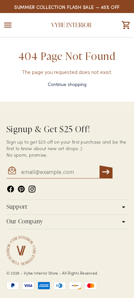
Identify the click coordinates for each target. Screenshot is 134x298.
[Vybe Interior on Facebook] (11, 189)
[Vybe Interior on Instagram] (32, 189)
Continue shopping (67, 84)
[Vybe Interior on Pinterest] (21, 189)
